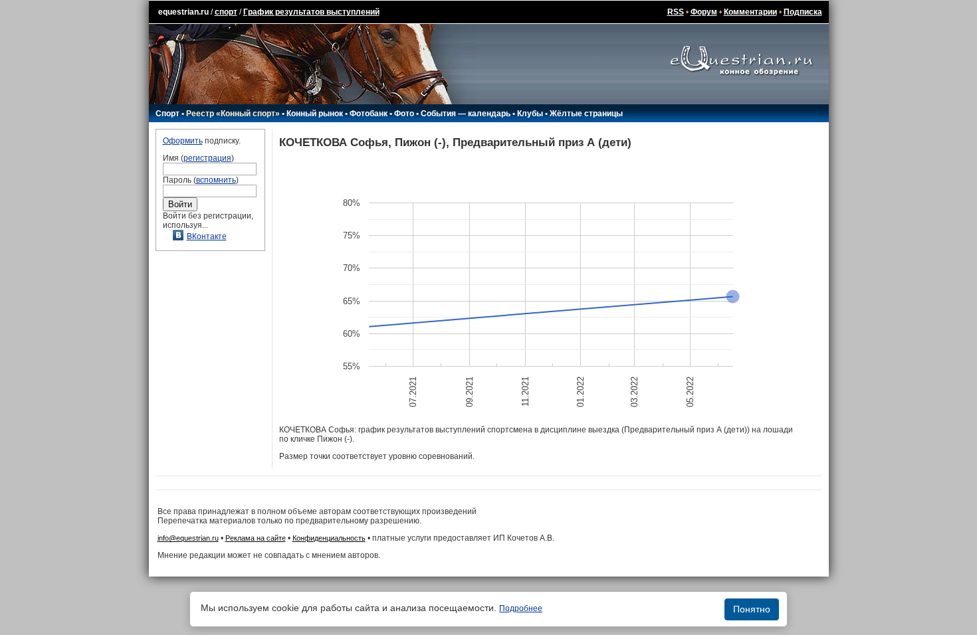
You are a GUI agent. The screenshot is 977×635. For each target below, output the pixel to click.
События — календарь (465, 113)
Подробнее (520, 608)
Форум (704, 12)
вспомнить (216, 180)
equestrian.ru (183, 12)
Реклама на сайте (255, 538)
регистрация (207, 158)
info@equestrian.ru (188, 538)
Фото (404, 113)
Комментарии (750, 12)
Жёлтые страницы (586, 113)
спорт (226, 12)
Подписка (803, 12)
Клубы (530, 113)
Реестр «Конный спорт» (233, 113)
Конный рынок (314, 113)
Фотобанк (368, 113)
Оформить (183, 140)
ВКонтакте (207, 236)
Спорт (167, 113)
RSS (675, 12)
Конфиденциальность (329, 538)
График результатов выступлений (311, 12)
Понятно (751, 609)
